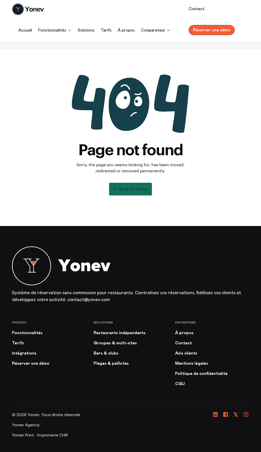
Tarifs (106, 30)
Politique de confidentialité (201, 373)
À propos (126, 30)
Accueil (25, 30)
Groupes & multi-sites (115, 343)
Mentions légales (191, 363)
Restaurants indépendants (120, 333)
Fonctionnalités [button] (52, 30)
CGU (180, 384)
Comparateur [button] (153, 30)
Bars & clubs (106, 353)
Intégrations (24, 353)
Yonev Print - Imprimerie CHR (40, 434)
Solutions (86, 30)
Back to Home (134, 189)
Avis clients (186, 353)
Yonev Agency (26, 424)
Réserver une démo (211, 30)
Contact (196, 9)
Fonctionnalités (27, 333)
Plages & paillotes (111, 363)
